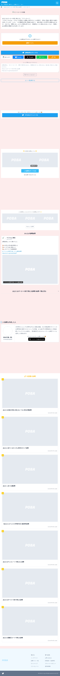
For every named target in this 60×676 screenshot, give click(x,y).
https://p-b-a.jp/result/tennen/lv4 (22, 253)
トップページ (34, 658)
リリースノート (35, 666)
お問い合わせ (48, 658)
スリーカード (26, 7)
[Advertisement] (30, 97)
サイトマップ (34, 663)
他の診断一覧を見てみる (30, 174)
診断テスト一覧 (35, 660)
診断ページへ (30, 43)
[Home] (1, 7)
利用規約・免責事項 (50, 660)
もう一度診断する (30, 80)
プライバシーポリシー (50, 663)
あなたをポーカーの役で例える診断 (13, 7)
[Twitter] (3, 673)
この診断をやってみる (30, 171)
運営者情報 (47, 666)
